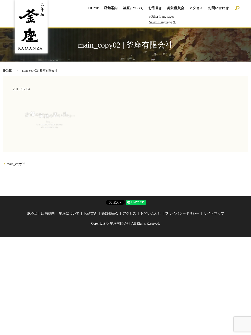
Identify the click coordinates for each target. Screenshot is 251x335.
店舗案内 (111, 8)
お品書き (155, 8)
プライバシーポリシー (182, 213)
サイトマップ (214, 213)
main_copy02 (16, 164)
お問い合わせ (218, 8)
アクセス (196, 8)
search (237, 8)
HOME (93, 8)
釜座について (133, 8)
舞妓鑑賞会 (175, 8)
